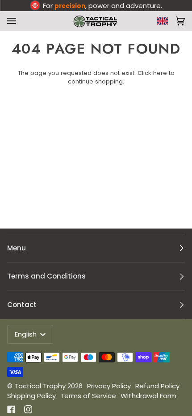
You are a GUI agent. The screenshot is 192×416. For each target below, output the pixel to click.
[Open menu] (13, 21)
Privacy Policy (109, 386)
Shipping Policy (31, 395)
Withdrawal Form (148, 395)
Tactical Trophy (40, 386)
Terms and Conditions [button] (46, 276)
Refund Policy (157, 386)
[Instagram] (28, 409)
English (26, 334)
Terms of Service (88, 395)
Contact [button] (22, 304)
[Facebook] (11, 409)
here (160, 73)
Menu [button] (16, 248)
